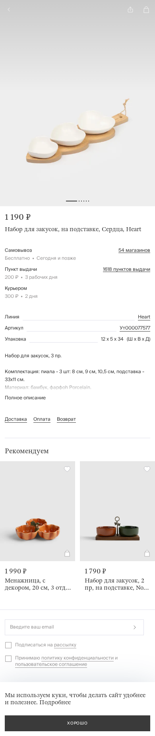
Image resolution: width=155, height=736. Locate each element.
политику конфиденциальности (77, 658)
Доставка (16, 419)
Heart (144, 317)
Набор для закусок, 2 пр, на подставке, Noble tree (118, 584)
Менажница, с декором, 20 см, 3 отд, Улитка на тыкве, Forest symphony (36, 584)
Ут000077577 (135, 328)
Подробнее (55, 702)
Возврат (66, 419)
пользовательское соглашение (51, 664)
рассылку (65, 645)
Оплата (41, 419)
